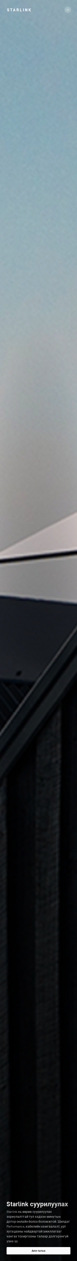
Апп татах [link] (38, 1250)
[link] (19, 10)
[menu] (67, 10)
